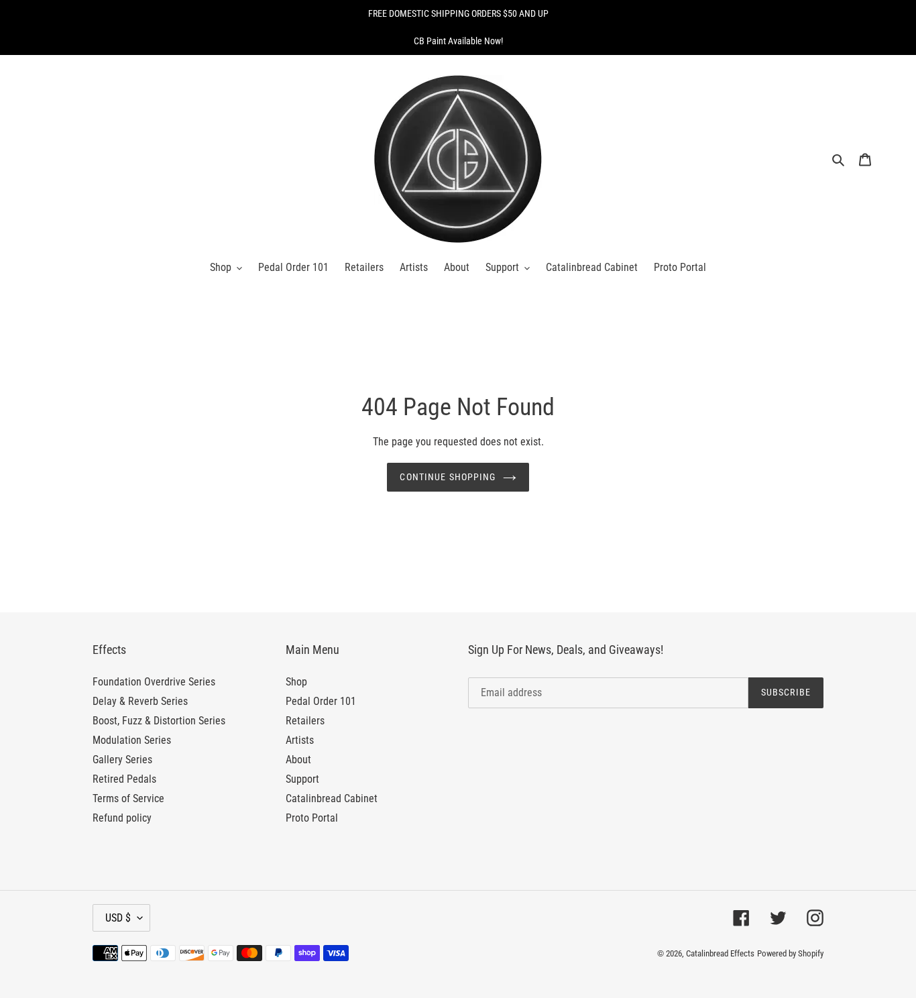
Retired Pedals (124, 779)
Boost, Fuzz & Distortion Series (159, 720)
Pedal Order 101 (321, 701)
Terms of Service (128, 798)
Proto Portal (312, 818)
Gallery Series (122, 759)
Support (302, 779)
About (298, 759)
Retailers (305, 720)
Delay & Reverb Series (140, 701)
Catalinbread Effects (720, 953)
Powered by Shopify (790, 953)
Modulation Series (132, 740)
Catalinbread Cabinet (332, 798)
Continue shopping (448, 477)
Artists (300, 740)
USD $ (118, 917)
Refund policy (122, 818)
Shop (296, 681)
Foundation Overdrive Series (154, 681)
